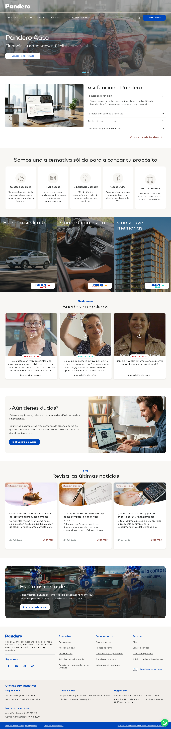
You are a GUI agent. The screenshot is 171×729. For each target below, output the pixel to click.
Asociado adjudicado (143, 653)
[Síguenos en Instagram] (24, 666)
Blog (135, 642)
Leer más (48, 539)
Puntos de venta (104, 648)
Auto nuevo (65, 642)
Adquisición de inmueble (71, 659)
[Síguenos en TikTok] (32, 666)
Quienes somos (103, 642)
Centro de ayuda (141, 648)
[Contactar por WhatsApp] (164, 723)
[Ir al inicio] (17, 6)
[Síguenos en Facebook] (8, 666)
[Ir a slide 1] (84, 72)
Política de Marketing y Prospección (21, 726)
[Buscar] (138, 17)
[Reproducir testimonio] (31, 335)
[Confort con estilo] (100, 286)
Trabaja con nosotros (106, 659)
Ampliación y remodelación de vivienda (74, 666)
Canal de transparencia (53, 726)
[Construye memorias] (157, 286)
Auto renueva (65, 653)
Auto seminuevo (67, 648)
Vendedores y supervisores (109, 653)
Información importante (108, 665)
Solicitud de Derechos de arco (148, 659)
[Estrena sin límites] (43, 286)
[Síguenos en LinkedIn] (16, 666)
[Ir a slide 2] (88, 72)
